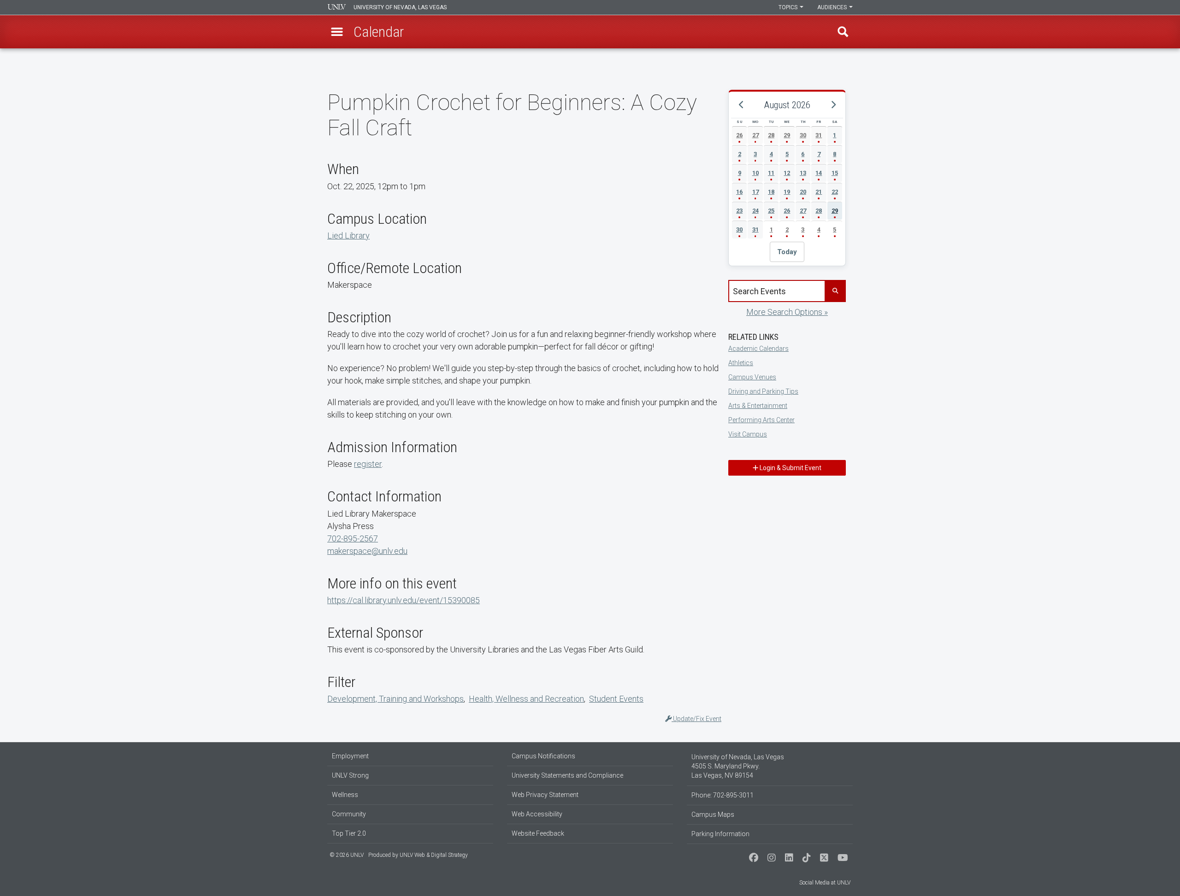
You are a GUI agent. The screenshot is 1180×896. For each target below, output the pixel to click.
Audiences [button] (832, 7)
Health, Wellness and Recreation (526, 699)
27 (755, 135)
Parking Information (720, 834)
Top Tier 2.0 (349, 833)
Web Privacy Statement (545, 794)
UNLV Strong (350, 775)
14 (818, 172)
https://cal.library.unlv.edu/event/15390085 (403, 600)
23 (739, 210)
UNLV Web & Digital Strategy (434, 855)
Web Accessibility (537, 814)
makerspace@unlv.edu (367, 551)
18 (771, 191)
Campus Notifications (543, 756)
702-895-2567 (352, 538)
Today (787, 252)
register (368, 464)
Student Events (616, 699)
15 (835, 172)
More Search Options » (787, 312)
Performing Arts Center (761, 420)
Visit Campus (747, 434)
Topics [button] (789, 7)
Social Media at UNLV (824, 882)
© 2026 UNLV (347, 855)
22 (835, 191)
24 (755, 210)
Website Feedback (538, 833)
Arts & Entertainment (757, 405)
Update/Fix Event (696, 718)
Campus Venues (752, 377)
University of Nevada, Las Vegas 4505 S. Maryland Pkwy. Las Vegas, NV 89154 (737, 766)
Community (349, 814)
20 (803, 191)
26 (739, 135)
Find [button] (843, 31)
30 (803, 135)
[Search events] (835, 291)
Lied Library (348, 235)
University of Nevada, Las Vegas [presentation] (400, 7)
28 (771, 135)
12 (787, 172)
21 (818, 191)
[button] (337, 31)
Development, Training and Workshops (395, 699)
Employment (350, 756)
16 (739, 191)
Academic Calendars (758, 348)
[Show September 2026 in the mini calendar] (833, 105)
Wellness (345, 794)
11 (771, 172)
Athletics (740, 363)
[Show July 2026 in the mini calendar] (741, 105)
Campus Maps (712, 814)
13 (803, 172)
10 (755, 172)
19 (787, 191)
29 (787, 135)
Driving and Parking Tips (763, 391)
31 (818, 135)
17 (755, 191)
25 (771, 210)
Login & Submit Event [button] (789, 467)
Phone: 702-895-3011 (722, 795)
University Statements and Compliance (567, 775)
